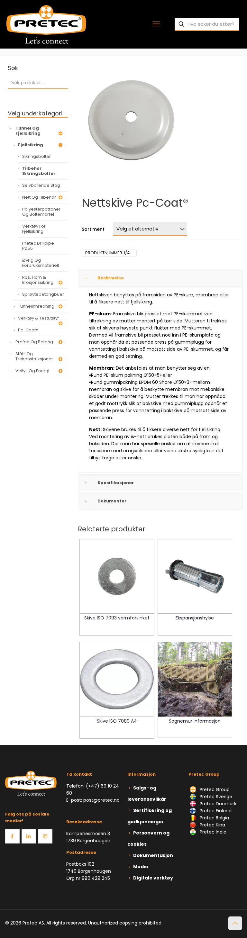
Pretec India (212, 832)
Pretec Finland (215, 810)
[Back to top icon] (235, 923)
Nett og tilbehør (39, 197)
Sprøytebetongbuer (43, 294)
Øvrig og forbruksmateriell (40, 262)
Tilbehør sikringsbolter (38, 170)
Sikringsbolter (36, 156)
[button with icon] (12, 836)
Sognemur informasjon (195, 721)
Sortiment (93, 229)
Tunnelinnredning (36, 306)
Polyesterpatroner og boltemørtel (41, 211)
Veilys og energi (32, 371)
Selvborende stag (41, 185)
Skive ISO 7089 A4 (117, 721)
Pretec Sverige (216, 796)
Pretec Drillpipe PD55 (38, 245)
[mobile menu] (156, 24)
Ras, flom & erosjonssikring (37, 279)
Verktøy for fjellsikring (34, 228)
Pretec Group (214, 789)
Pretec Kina (211, 825)
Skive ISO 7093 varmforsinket (117, 618)
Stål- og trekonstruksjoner (34, 356)
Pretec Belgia (213, 818)
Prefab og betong (34, 342)
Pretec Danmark (217, 803)
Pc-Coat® (28, 330)
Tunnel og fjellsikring (28, 130)
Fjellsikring (30, 145)
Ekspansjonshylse (195, 618)
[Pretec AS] (46, 24)
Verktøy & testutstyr (38, 318)
